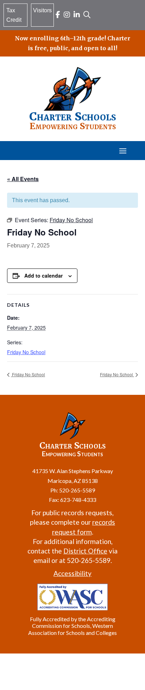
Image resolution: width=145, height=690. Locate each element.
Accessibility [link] (72, 573)
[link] (58, 15)
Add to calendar (43, 275)
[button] (122, 150)
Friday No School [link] (26, 352)
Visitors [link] (42, 10)
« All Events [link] (23, 179)
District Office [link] (85, 551)
